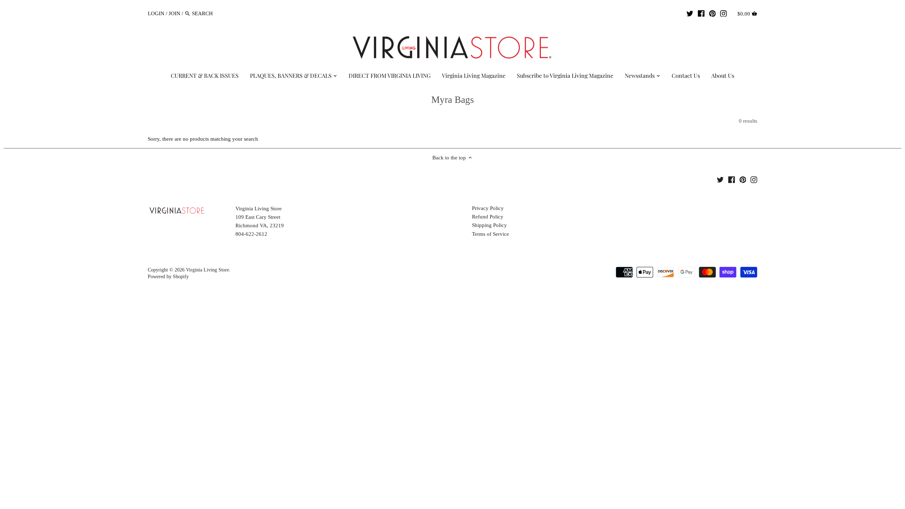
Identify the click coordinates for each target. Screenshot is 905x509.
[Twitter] (690, 13)
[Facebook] (701, 13)
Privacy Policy (488, 208)
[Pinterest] (712, 13)
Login (156, 13)
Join (174, 13)
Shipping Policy (489, 225)
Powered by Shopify (168, 276)
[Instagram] (723, 13)
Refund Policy (487, 217)
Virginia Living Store (207, 270)
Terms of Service (490, 234)
